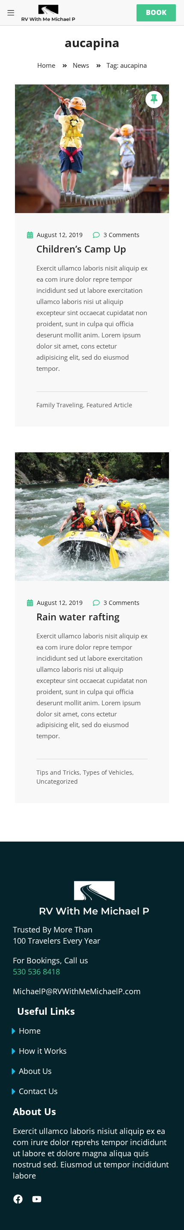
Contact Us (38, 1091)
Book (156, 12)
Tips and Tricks (58, 772)
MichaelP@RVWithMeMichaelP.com (77, 991)
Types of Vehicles (107, 772)
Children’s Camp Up (81, 248)
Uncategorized (57, 781)
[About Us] (14, 1071)
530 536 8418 (36, 971)
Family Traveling (59, 405)
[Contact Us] (14, 1091)
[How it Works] (14, 1051)
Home (30, 1031)
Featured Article (109, 405)
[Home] (14, 1031)
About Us (35, 1071)
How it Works (43, 1051)
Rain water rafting (77, 616)
